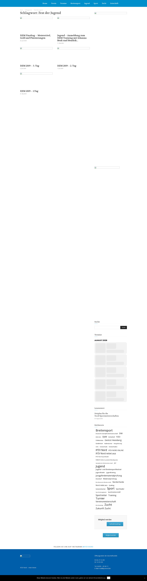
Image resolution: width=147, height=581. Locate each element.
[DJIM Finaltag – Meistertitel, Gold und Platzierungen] (36, 25)
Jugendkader (100, 472)
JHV (115, 463)
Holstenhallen (113, 447)
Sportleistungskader (101, 492)
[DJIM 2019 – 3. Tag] (36, 55)
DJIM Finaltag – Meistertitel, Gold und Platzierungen (35, 36)
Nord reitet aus (101, 485)
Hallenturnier (108, 443)
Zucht (104, 3)
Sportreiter (101, 495)
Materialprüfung (110, 479)
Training (112, 495)
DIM (120, 433)
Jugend (87, 3)
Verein (53, 3)
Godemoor (99, 443)
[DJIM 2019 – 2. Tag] (73, 55)
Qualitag (111, 485)
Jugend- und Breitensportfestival (108, 469)
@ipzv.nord (87, 547)
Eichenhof (111, 437)
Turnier (100, 498)
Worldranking (99, 505)
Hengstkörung (118, 443)
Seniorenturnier (101, 489)
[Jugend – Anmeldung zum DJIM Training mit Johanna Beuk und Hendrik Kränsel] (73, 25)
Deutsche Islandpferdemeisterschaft (107, 433)
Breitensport (75, 3)
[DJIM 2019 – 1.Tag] (36, 81)
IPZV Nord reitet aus (106, 453)
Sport (96, 3)
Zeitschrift (114, 3)
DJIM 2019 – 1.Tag (29, 91)
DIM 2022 (98, 437)
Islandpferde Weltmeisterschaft (104, 463)
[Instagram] (125, 3)
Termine (63, 3)
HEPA (97, 447)
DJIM (104, 437)
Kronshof (99, 479)
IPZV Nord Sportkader (102, 457)
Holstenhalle (103, 447)
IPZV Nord (101, 450)
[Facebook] (122, 3)
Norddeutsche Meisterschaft (103, 482)
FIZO (118, 437)
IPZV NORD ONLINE (116, 450)
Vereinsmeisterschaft (106, 501)
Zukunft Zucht (103, 508)
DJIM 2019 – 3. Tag (29, 65)
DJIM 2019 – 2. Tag (66, 65)
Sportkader (120, 489)
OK (109, 578)
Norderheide (118, 482)
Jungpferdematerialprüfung (109, 476)
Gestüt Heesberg (113, 440)
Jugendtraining (111, 472)
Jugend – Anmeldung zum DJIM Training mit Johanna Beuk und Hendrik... (71, 38)
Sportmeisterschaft (114, 492)
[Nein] (145, 578)
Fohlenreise (99, 440)
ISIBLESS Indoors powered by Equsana (107, 460)
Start (21, 10)
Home (45, 3)
